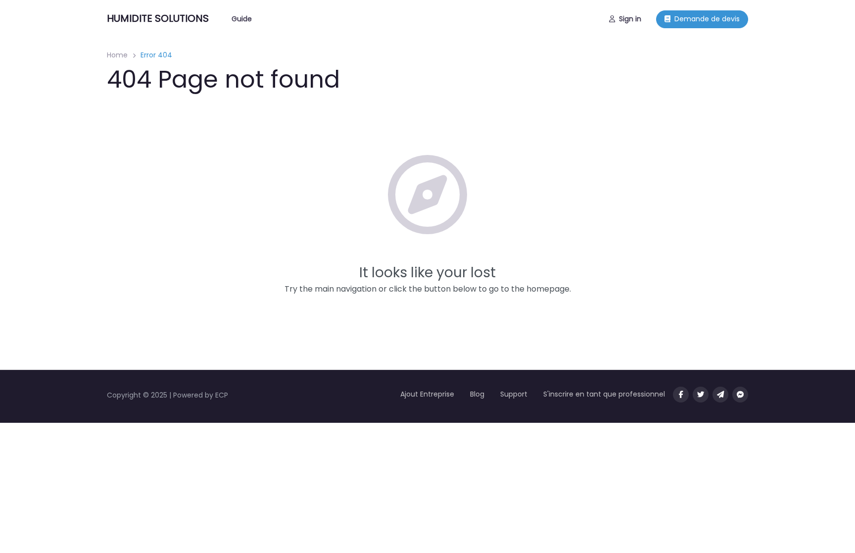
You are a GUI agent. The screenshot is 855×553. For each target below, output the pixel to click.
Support (513, 394)
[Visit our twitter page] (701, 394)
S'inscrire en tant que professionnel (604, 394)
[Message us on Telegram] (720, 394)
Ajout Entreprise (427, 394)
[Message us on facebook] (740, 394)
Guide (242, 19)
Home (117, 55)
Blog (477, 394)
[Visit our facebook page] (681, 394)
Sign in (630, 19)
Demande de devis (707, 19)
